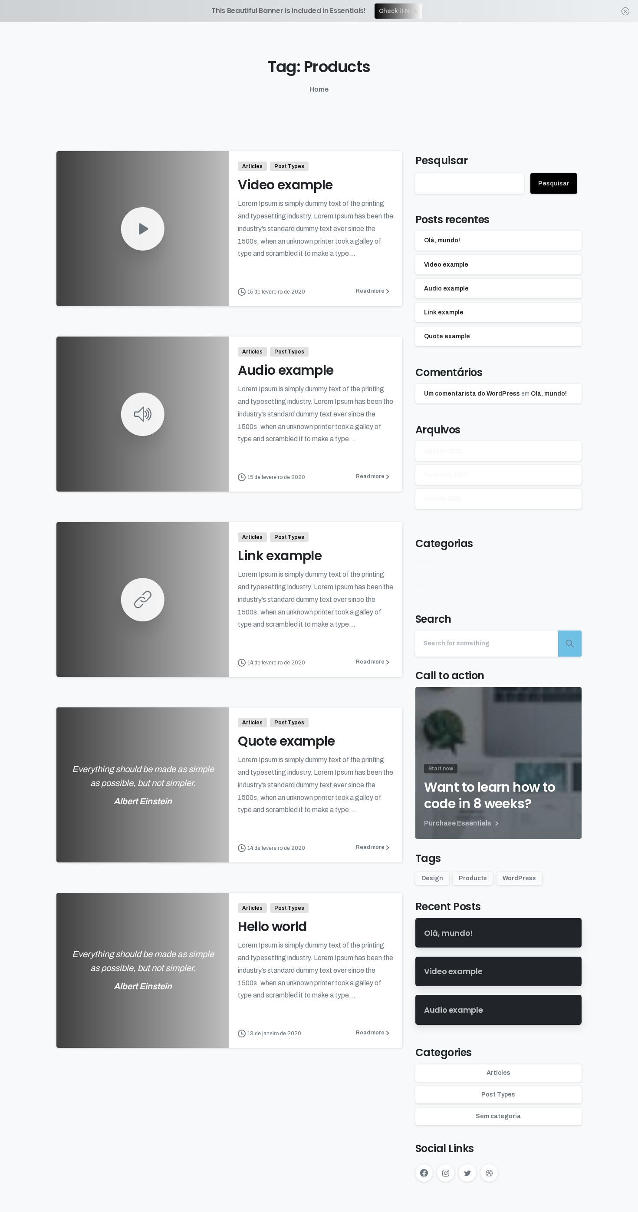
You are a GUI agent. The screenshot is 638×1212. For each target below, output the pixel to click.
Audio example (285, 370)
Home (319, 89)
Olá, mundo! (442, 241)
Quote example (286, 741)
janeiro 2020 (442, 499)
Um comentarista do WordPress (472, 394)
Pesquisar (441, 160)
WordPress (519, 878)
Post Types (433, 573)
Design (432, 878)
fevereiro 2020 (445, 475)
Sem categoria (438, 586)
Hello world (272, 926)
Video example (285, 184)
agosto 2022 (442, 451)
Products (473, 878)
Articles (427, 561)
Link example (280, 555)
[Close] (625, 11)
